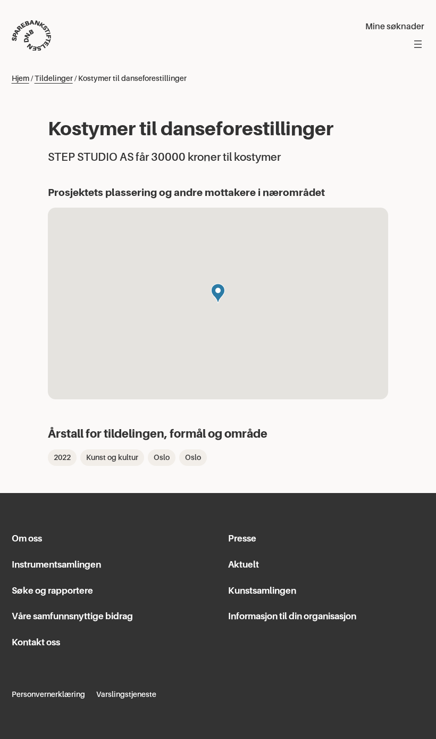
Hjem (20, 78)
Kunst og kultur (112, 457)
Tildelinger (54, 78)
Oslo (162, 457)
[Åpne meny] (418, 44)
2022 (62, 457)
